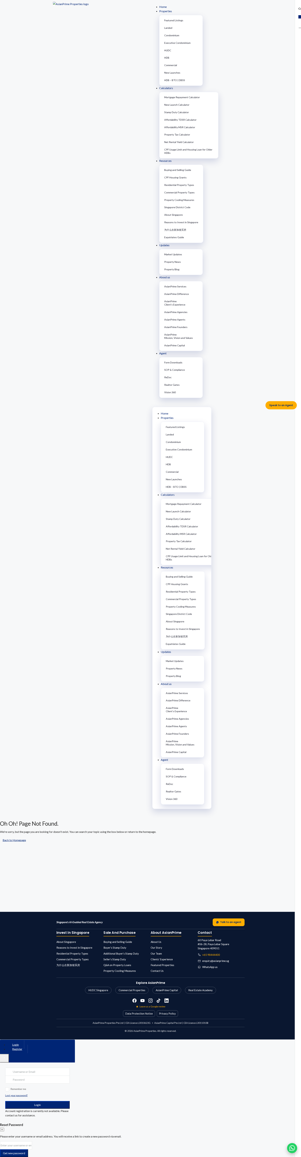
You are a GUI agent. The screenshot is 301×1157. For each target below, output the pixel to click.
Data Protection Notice (139, 1013)
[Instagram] (150, 1000)
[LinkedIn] (166, 1000)
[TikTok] (158, 1000)
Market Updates (173, 254)
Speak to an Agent (281, 405)
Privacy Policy (167, 1013)
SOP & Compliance (174, 369)
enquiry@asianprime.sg (215, 960)
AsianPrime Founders (175, 327)
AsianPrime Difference (176, 293)
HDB (166, 57)
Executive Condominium (177, 42)
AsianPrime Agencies (175, 312)
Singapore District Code (177, 207)
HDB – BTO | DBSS (174, 80)
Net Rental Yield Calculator (179, 142)
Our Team (156, 953)
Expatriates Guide (174, 237)
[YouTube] (142, 1000)
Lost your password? (16, 1095)
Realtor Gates (172, 384)
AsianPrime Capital (174, 345)
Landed (168, 27)
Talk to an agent (230, 922)
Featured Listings (173, 20)
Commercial (170, 65)
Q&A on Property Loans (117, 965)
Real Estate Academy (200, 990)
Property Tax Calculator (177, 134)
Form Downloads (173, 362)
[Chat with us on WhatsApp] (292, 1148)
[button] (200, 403)
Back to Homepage (14, 840)
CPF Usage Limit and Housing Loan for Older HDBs (188, 151)
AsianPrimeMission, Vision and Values (178, 336)
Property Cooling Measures (179, 199)
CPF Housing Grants (175, 177)
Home (163, 6)
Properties (165, 11)
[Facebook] (134, 1000)
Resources (165, 160)
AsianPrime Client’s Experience (174, 303)
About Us (156, 941)
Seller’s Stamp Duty (114, 959)
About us (164, 277)
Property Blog (171, 269)
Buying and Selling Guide (177, 169)
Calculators (166, 88)
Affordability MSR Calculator (179, 127)
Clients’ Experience (162, 959)
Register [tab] (17, 1049)
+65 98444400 (211, 954)
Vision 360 (170, 392)
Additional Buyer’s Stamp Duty (121, 953)
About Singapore (173, 214)
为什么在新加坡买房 (175, 229)
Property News (172, 261)
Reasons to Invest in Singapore (181, 222)
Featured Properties (162, 965)
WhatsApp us (210, 966)
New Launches (172, 72)
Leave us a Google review (152, 1006)
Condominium (171, 35)
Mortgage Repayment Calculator (182, 97)
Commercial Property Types (179, 192)
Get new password (14, 1153)
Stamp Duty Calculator (176, 112)
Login (37, 1104)
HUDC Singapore (98, 990)
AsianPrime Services (175, 286)
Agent (163, 353)
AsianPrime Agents (174, 319)
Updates (164, 245)
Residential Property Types (179, 184)
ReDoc (168, 377)
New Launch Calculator (176, 104)
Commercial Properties (132, 990)
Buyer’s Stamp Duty (114, 947)
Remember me (18, 1088)
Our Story (156, 947)
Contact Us (157, 970)
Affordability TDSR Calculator (180, 119)
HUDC (167, 50)
